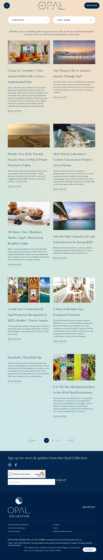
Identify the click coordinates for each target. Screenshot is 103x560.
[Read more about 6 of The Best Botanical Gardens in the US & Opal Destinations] (74, 367)
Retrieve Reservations (62, 531)
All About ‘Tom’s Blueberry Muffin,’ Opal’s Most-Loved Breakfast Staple (25, 237)
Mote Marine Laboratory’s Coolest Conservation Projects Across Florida (73, 159)
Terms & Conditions (16, 528)
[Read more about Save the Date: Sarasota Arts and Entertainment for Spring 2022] (74, 216)
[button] (7, 6)
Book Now (92, 5)
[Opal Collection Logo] (29, 507)
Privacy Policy (14, 531)
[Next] (71, 440)
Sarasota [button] (18, 20)
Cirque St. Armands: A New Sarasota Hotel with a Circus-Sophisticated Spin (26, 76)
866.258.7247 (89, 507)
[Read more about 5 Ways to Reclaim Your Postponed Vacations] (74, 290)
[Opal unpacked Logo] (51, 5)
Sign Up (61, 480)
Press (55, 528)
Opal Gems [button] (63, 20)
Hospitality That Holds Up (24, 357)
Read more (14, 111)
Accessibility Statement (18, 524)
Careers (56, 524)
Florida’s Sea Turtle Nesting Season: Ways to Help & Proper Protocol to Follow (28, 159)
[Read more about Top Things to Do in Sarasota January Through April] (74, 52)
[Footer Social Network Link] (10, 465)
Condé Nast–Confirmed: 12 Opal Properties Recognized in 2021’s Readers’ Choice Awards (28, 314)
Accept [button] (89, 550)
